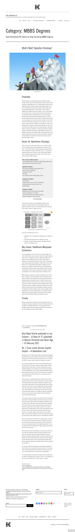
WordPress (67, 524)
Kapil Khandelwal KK (11, 15)
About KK (24, 20)
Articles (28, 20)
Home (20, 20)
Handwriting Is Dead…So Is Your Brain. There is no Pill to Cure (16, 496)
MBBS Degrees (29, 465)
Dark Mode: (71, 530)
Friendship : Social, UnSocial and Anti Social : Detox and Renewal (17, 489)
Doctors (31, 466)
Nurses (41, 468)
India (44, 466)
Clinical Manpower (27, 466)
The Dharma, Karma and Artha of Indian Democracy (15, 498)
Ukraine (23, 469)
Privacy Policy (66, 20)
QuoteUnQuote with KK (51, 20)
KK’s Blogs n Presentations (38, 20)
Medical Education (36, 468)
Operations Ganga (44, 468)
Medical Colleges (30, 468)
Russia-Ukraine (50, 468)
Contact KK (60, 20)
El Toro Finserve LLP (36, 466)
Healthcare (41, 466)
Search (7, 503)
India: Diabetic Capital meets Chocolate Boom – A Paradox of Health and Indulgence (18, 492)
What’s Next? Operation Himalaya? (37, 48)
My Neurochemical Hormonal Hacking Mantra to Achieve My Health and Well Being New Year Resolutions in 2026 (18, 494)
